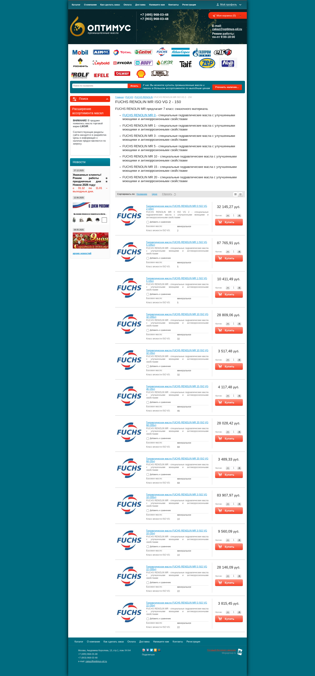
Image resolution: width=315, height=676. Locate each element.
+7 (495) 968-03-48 (154, 14)
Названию (142, 194)
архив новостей (82, 253)
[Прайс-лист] (240, 194)
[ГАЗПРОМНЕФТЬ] (201, 52)
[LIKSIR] (165, 63)
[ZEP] (207, 63)
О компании (90, 4)
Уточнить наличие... (227, 87)
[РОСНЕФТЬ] (80, 63)
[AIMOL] (101, 52)
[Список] (235, 194)
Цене (154, 194)
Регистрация (189, 4)
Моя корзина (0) (226, 15)
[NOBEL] (160, 73)
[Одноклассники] (155, 650)
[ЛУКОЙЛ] (122, 63)
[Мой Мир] (159, 650)
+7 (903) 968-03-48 (154, 19)
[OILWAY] (122, 73)
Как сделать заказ (110, 4)
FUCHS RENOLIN (144, 97)
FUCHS (129, 97)
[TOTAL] (122, 52)
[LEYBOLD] (101, 63)
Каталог (76, 4)
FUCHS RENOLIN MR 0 (139, 115)
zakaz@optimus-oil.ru (227, 29)
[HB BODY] (144, 63)
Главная (119, 97)
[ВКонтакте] (148, 650)
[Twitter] (151, 650)
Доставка (140, 4)
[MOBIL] (80, 52)
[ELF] (223, 52)
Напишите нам (157, 4)
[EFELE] (101, 73)
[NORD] (228, 63)
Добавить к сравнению (160, 222)
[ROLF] (80, 73)
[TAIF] (186, 63)
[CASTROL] (144, 52)
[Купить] (229, 222)
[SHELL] (141, 73)
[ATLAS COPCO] (180, 52)
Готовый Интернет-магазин (221, 650)
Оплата (128, 4)
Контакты (173, 4)
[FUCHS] (162, 52)
